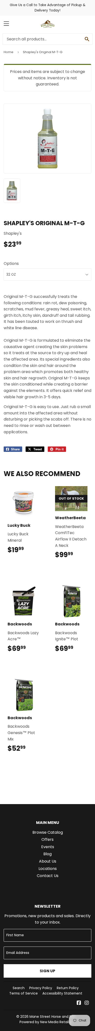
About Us (47, 861)
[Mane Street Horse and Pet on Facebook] (79, 1003)
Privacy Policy (40, 987)
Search (19, 987)
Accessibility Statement (62, 993)
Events (47, 847)
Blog (47, 854)
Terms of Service (23, 993)
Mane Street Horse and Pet (52, 1016)
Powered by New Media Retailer (45, 1021)
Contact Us (47, 876)
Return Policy (68, 987)
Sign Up (47, 970)
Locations (47, 868)
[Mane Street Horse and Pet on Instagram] (87, 1003)
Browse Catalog (47, 832)
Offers (47, 839)
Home (8, 52)
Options (11, 263)
